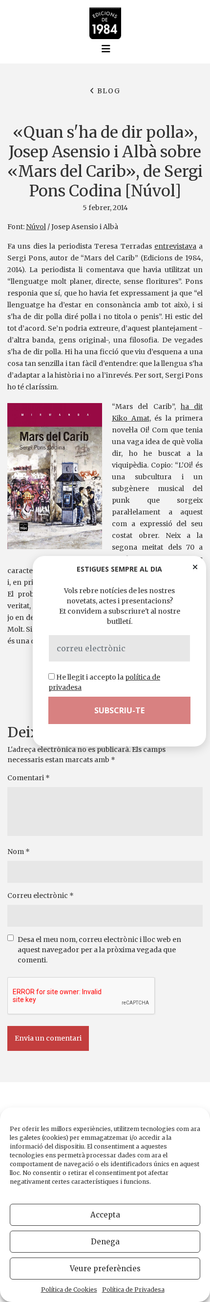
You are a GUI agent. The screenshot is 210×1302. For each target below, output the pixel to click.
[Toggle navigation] (106, 49)
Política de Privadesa (133, 1289)
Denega (105, 1241)
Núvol (36, 226)
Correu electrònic (40, 895)
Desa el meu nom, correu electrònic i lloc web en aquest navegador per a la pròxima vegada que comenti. (99, 949)
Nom (18, 851)
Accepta (105, 1214)
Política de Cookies (69, 1289)
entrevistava (175, 246)
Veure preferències (105, 1268)
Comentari (28, 777)
